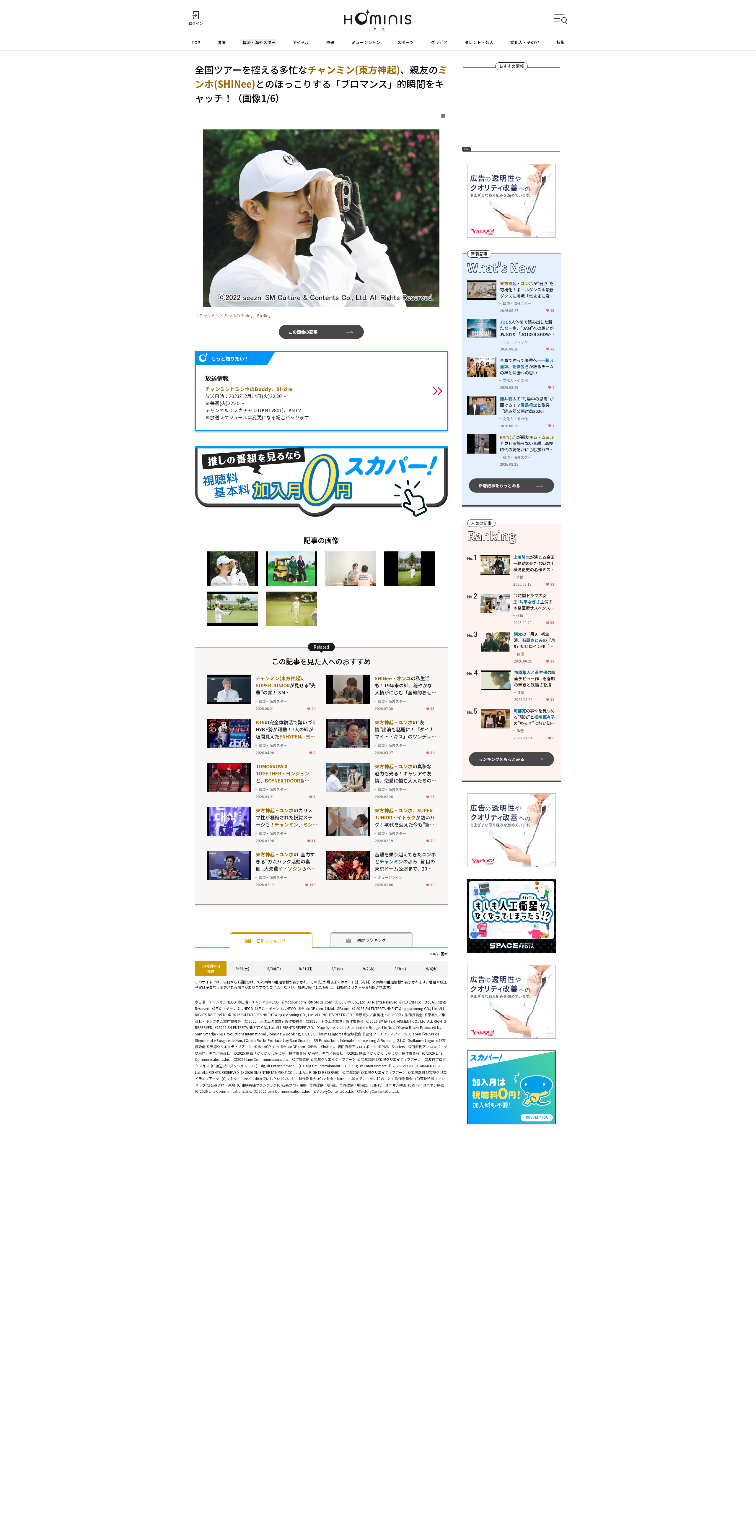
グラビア (439, 42)
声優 (330, 42)
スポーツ (405, 42)
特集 (560, 42)
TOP (195, 42)
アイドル (301, 42)
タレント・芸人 (479, 42)
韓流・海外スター (259, 42)
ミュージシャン (365, 42)
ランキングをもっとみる (501, 759)
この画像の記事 (303, 332)
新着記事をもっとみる (499, 485)
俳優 (221, 42)
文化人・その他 (524, 42)
